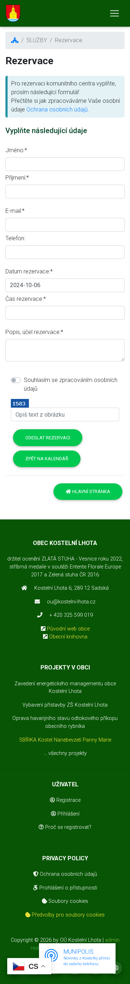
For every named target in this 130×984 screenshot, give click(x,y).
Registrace (68, 800)
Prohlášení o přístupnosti (67, 888)
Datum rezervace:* (29, 271)
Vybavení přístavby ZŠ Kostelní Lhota (65, 705)
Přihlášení (67, 814)
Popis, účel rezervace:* (34, 332)
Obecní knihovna (68, 637)
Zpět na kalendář (46, 458)
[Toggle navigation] (114, 13)
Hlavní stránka (90, 491)
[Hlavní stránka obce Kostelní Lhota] (13, 13)
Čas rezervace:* (25, 298)
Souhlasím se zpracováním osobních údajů (70, 384)
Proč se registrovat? (67, 827)
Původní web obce (68, 629)
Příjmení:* (17, 177)
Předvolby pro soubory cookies (67, 915)
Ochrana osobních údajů (57, 109)
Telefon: (15, 238)
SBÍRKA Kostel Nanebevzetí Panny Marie (65, 740)
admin (112, 940)
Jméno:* (16, 150)
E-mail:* (15, 210)
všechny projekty (67, 753)
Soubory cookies (67, 901)
